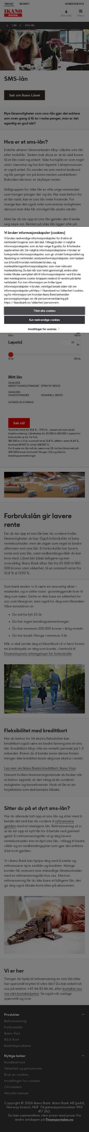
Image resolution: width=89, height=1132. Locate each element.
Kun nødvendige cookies (44, 319)
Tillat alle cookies (44, 310)
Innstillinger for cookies (42, 328)
